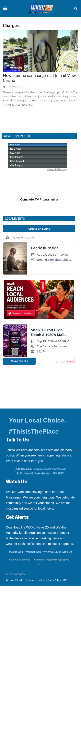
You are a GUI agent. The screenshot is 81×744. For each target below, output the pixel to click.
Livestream (11, 687)
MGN (65, 580)
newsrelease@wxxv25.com (50, 469)
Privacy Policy (53, 580)
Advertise (10, 677)
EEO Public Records (21, 600)
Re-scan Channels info (27, 648)
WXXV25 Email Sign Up (57, 551)
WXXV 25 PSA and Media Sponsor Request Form (30, 588)
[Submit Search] (76, 8)
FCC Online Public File (24, 639)
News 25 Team (18, 658)
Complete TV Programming (39, 199)
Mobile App (16, 551)
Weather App (33, 551)
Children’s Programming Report (51, 559)
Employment (16, 610)
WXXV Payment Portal (24, 668)
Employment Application (29, 619)
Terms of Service (15, 580)
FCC (39, 564)
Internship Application (27, 629)
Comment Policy (35, 580)
